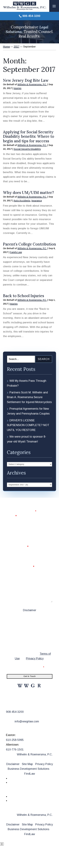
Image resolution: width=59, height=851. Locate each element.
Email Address (17, 546)
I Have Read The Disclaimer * (27, 667)
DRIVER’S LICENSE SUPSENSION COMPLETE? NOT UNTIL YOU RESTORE (28, 425)
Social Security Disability (27, 149)
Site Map (27, 764)
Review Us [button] (16, 791)
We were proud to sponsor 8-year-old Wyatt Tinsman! (26, 439)
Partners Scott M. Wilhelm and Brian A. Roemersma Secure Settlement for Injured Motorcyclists (29, 397)
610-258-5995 (15, 739)
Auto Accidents (22, 200)
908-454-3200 (31, 16)
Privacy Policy (34, 658)
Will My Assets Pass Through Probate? (26, 383)
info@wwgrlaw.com (27, 721)
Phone (11, 531)
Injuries (17, 88)
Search (44, 359)
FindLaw (29, 773)
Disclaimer (29, 610)
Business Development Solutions (28, 768)
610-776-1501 (15, 749)
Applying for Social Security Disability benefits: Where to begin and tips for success (28, 137)
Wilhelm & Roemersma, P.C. (32, 84)
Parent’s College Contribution (29, 244)
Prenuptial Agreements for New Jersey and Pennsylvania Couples (28, 411)
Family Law (16, 252)
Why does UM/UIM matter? (28, 192)
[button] (54, 6)
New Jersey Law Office (28, 697)
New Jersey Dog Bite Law (26, 80)
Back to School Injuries (23, 295)
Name (12, 516)
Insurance (36, 200)
